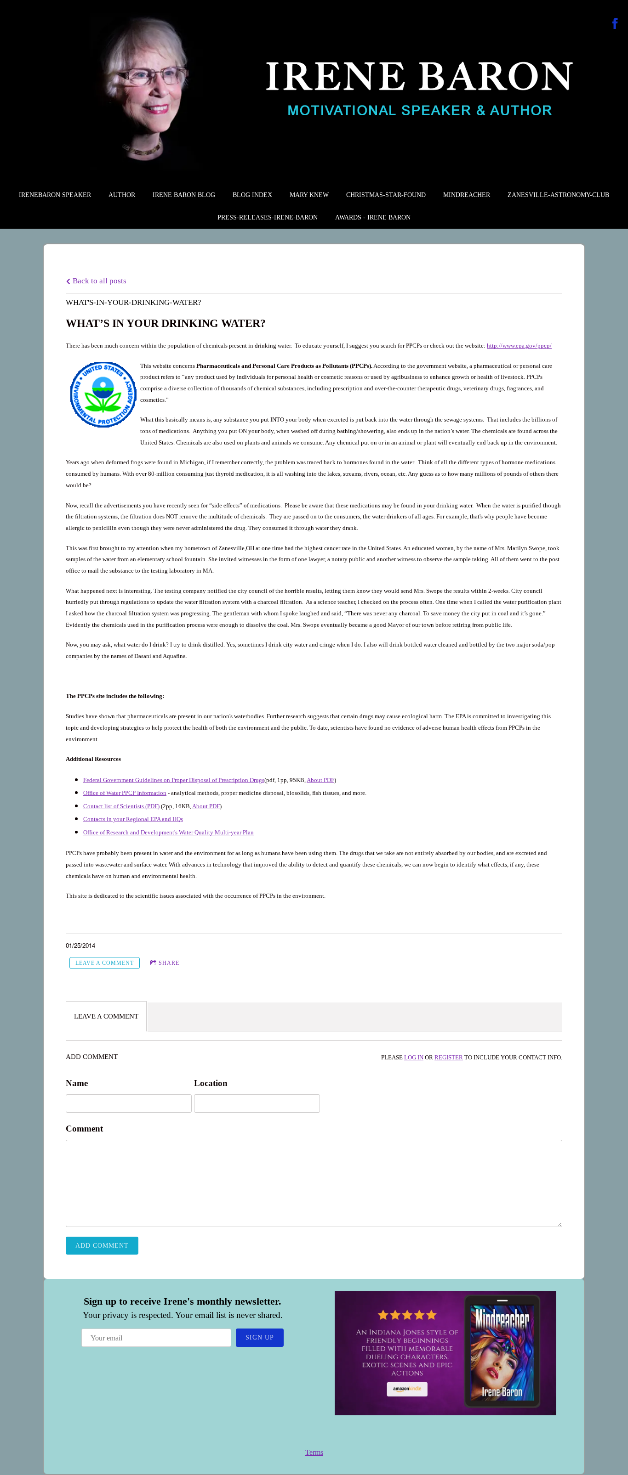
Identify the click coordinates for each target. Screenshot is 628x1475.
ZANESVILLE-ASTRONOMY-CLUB (558, 194)
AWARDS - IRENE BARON (373, 217)
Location (211, 1083)
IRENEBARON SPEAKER (55, 194)
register (448, 1057)
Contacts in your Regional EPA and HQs (133, 819)
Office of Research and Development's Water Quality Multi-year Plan (168, 832)
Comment (84, 1128)
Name (77, 1083)
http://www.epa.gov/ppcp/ (519, 345)
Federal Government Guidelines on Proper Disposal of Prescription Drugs (173, 780)
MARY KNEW (309, 194)
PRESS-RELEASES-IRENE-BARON (267, 217)
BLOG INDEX (252, 194)
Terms (314, 1452)
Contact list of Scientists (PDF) (121, 806)
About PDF (320, 780)
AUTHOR (121, 194)
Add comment (102, 1245)
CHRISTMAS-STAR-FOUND (386, 194)
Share (169, 963)
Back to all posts (98, 280)
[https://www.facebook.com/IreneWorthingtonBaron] (615, 23)
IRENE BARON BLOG (184, 194)
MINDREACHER (466, 194)
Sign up (259, 1337)
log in (413, 1057)
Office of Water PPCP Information (124, 792)
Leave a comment (104, 963)
